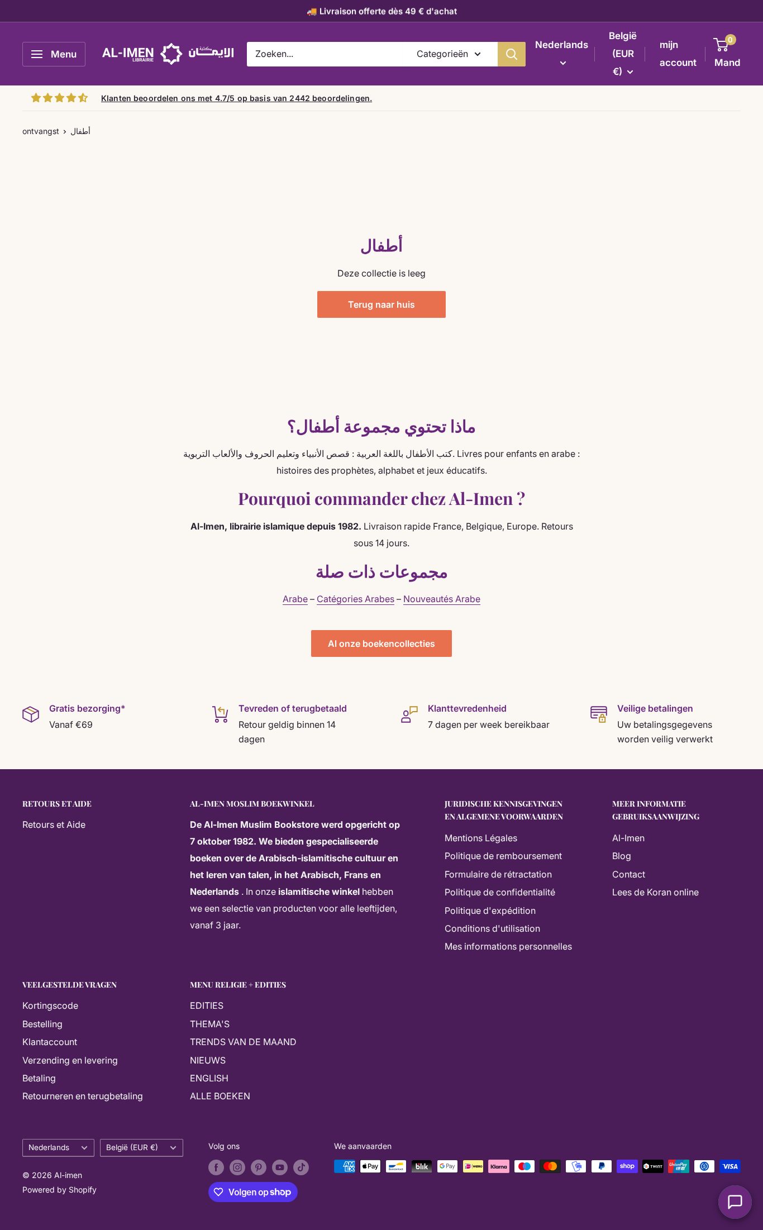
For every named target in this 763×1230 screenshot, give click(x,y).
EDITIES (206, 1005)
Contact (628, 874)
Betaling (39, 1078)
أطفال (80, 131)
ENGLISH (209, 1078)
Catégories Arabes (355, 598)
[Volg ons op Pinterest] (258, 1167)
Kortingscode (50, 1005)
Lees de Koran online (655, 892)
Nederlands (48, 1147)
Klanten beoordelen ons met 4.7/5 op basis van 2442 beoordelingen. (236, 98)
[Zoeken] (512, 54)
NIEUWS (208, 1060)
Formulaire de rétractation (498, 874)
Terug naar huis (381, 304)
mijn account (678, 53)
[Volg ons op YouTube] (280, 1167)
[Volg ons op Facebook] (216, 1167)
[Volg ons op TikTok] (301, 1167)
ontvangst (40, 131)
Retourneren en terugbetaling (82, 1096)
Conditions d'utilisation (492, 928)
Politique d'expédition (490, 910)
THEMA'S (210, 1023)
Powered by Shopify (59, 1189)
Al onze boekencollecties (381, 643)
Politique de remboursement (503, 855)
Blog (621, 855)
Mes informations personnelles (508, 946)
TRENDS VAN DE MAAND (243, 1041)
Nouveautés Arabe (441, 598)
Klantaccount (49, 1041)
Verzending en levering (70, 1060)
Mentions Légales (481, 837)
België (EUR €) (132, 1147)
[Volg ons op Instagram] (237, 1167)
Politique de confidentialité (500, 892)
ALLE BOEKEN (220, 1096)
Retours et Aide (53, 824)
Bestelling (42, 1023)
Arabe (295, 598)
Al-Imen (628, 837)
